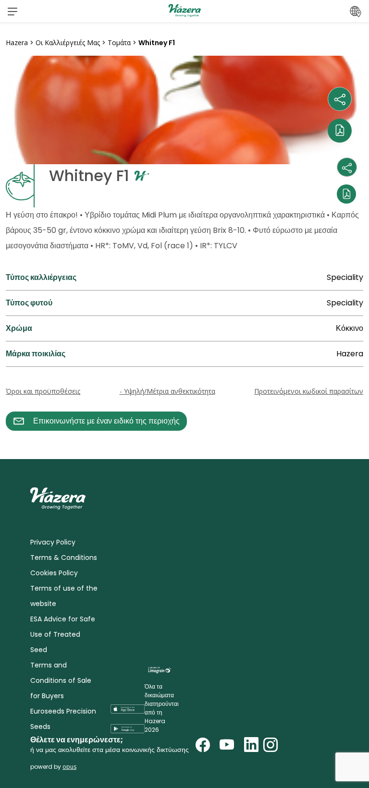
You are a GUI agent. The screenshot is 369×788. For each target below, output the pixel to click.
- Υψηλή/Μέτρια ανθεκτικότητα (167, 391)
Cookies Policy (54, 573)
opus (69, 767)
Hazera (17, 42)
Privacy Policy (52, 542)
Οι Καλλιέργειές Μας (68, 42)
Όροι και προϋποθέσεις (43, 391)
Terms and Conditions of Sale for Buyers (60, 680)
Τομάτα (119, 42)
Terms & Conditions (63, 557)
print (15, 436)
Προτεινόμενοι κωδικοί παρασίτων (308, 391)
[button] (12, 11)
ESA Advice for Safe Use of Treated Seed (62, 634)
